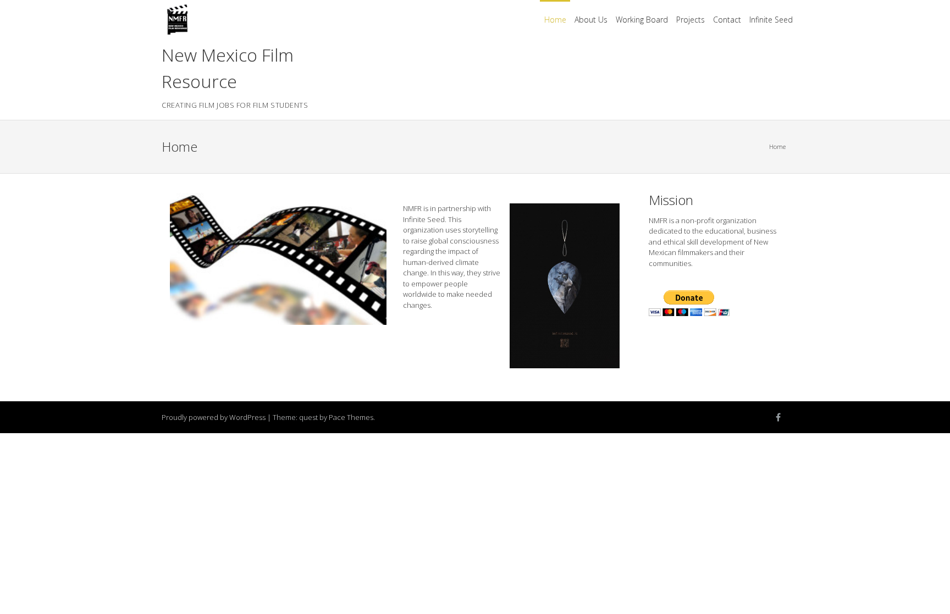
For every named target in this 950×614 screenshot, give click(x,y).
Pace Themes (351, 417)
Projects (690, 19)
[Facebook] (778, 417)
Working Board (642, 19)
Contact (727, 19)
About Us (591, 19)
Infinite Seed (771, 19)
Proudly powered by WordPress (214, 417)
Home (555, 19)
